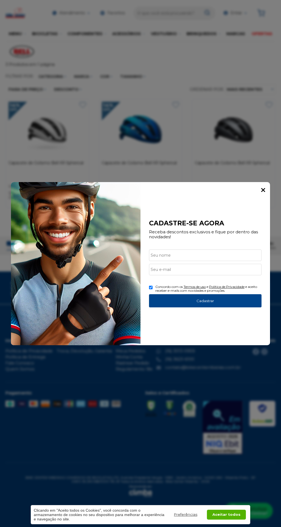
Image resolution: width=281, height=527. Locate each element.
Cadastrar (205, 301)
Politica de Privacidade (227, 287)
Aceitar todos (226, 514)
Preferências (185, 514)
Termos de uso (195, 287)
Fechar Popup (263, 190)
